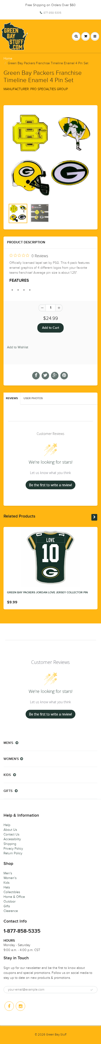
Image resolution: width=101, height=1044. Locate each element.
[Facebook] (9, 1006)
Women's (10, 878)
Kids (6, 883)
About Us (10, 830)
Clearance (11, 911)
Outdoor (10, 901)
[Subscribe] (91, 990)
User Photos (33, 398)
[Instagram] (20, 1006)
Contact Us (11, 834)
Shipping (10, 844)
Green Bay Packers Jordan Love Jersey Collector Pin (47, 592)
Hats (7, 887)
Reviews (12, 398)
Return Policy (13, 853)
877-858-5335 (52, 12)
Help (7, 825)
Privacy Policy (13, 849)
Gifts (7, 906)
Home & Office (14, 897)
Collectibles (12, 892)
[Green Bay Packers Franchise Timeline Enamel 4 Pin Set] (50, 155)
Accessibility (12, 839)
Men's (8, 873)
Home (8, 58)
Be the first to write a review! (50, 485)
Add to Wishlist (17, 347)
